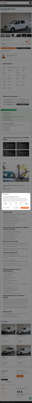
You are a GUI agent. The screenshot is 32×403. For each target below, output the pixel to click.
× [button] (28, 194)
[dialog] (16, 201)
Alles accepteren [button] (25, 207)
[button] (6, 207)
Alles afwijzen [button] (16, 207)
